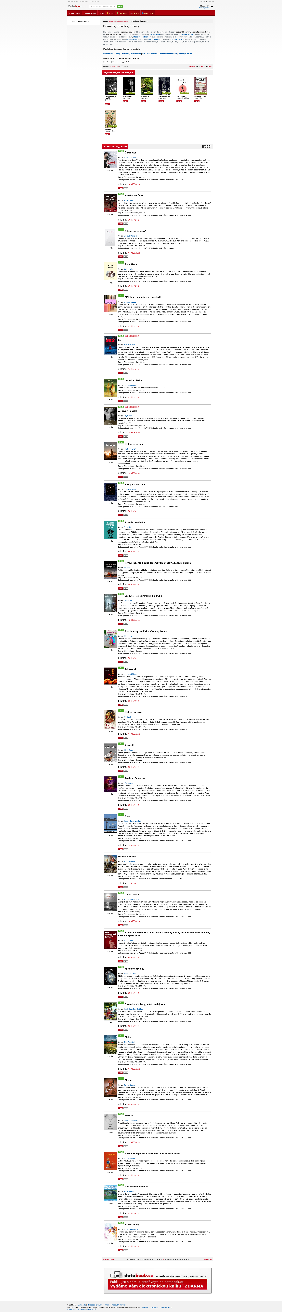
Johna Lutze (177, 39)
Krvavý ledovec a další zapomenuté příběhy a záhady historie (158, 562)
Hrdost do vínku (133, 712)
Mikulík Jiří (128, 600)
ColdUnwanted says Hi (124, 21)
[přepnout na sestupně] (122, 67)
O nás (76, 1)
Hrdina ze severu (134, 443)
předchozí (192, 66)
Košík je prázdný (204, 8)
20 (199, 66)
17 (154, 1259)
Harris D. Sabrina (130, 157)
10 (140, 1259)
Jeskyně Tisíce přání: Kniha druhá (143, 595)
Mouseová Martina (131, 1120)
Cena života (131, 264)
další (210, 66)
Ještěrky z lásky (133, 380)
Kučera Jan (128, 200)
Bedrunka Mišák (130, 973)
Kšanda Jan (128, 783)
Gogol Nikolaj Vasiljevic (133, 821)
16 (152, 1259)
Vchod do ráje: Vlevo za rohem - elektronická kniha (152, 1153)
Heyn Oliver (128, 415)
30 (182, 1259)
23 (207, 66)
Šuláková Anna (130, 489)
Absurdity (130, 745)
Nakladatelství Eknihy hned (98, 1305)
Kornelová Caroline (131, 899)
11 (142, 1259)
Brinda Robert (129, 1158)
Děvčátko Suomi (127, 856)
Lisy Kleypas (187, 34)
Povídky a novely (185, 53)
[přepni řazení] (209, 146)
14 (148, 1259)
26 (173, 1259)
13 (146, 1259)
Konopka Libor (129, 861)
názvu (117, 66)
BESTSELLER (133, 336)
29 (180, 1259)
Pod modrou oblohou (136, 1186)
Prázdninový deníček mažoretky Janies (146, 631)
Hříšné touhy (132, 1224)
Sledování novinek (118, 1305)
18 (157, 1259)
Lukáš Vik (82, 1305)
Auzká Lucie (144, 98)
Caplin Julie (198, 98)
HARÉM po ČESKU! (135, 195)
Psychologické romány (131, 53)
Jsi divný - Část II (127, 410)
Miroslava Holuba (140, 37)
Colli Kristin (128, 269)
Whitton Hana (129, 717)
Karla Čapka (155, 34)
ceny (110, 66)
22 (204, 66)
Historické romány (149, 53)
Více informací (145, 1307)
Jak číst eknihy (94, 1)
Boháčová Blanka (131, 1229)
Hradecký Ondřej (130, 449)
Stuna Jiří (127, 527)
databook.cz (112, 21)
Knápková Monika (131, 674)
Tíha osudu (131, 669)
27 (175, 1259)
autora (113, 66)
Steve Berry (132, 39)
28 (177, 1259)
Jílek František (129, 1042)
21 (202, 66)
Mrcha (128, 1080)
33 (188, 1259)
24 (169, 1259)
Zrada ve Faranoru (135, 778)
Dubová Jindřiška (130, 385)
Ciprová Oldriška (130, 236)
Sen (120, 339)
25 (171, 1259)
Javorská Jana (129, 344)
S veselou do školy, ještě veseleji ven (145, 1004)
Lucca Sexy (126, 98)
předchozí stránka (109, 1259)
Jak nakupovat (83, 1)
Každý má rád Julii (135, 484)
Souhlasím (154, 1307)
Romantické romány (111, 53)
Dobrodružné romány (168, 53)
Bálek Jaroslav (129, 750)
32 (186, 1259)
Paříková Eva (129, 1191)
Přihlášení (203, 1)
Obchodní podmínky (166, 1307)
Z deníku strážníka (135, 522)
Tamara (129, 1115)
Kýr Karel (127, 567)
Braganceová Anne (111, 131)
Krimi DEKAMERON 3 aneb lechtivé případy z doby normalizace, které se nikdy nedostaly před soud (164, 934)
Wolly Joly (128, 636)
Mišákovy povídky (134, 968)
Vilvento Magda (130, 302)
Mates (128, 1037)
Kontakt (70, 1)
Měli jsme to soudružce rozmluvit (143, 297)
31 (184, 1259)
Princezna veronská (135, 231)
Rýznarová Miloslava (108, 100)
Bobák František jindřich (133, 1009)
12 (144, 1259)
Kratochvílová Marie (182, 98)
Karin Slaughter (154, 39)
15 (150, 1259)
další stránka (208, 1259)
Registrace (210, 1)
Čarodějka (130, 152)
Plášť (127, 816)
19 (197, 66)
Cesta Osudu (132, 894)
